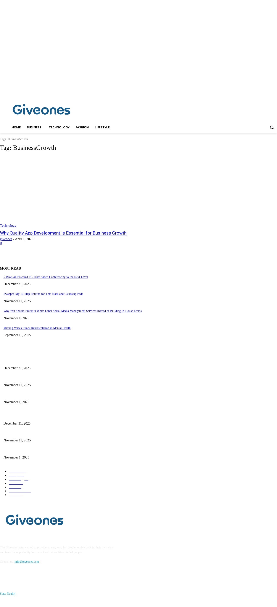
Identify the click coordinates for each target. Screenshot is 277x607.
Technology (8, 225)
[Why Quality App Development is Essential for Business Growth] (72, 192)
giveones (6, 239)
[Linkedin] (274, 91)
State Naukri (7, 593)
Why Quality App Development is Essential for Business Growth (63, 233)
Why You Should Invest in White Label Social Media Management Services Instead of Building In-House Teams (72, 311)
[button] (272, 127)
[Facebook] (268, 91)
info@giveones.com (26, 561)
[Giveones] (41, 110)
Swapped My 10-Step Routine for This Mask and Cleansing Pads (43, 294)
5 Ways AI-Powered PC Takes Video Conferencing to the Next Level (45, 277)
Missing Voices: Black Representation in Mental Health (37, 328)
